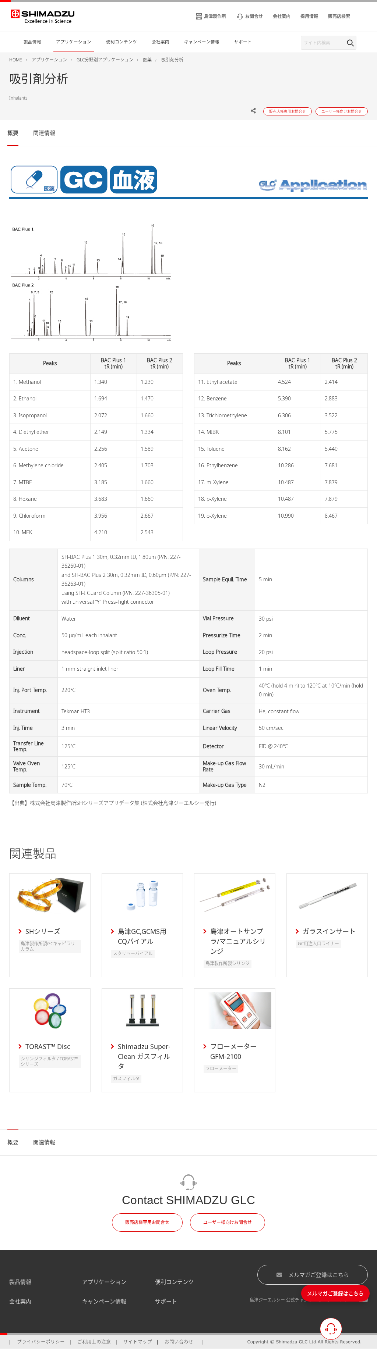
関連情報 (44, 132)
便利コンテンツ (174, 1281)
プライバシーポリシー (41, 1342)
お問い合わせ (179, 1342)
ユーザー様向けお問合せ (227, 1222)
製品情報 (20, 1281)
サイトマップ (137, 1342)
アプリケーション (104, 1281)
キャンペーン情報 (104, 1301)
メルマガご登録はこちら (318, 1274)
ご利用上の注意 (94, 1342)
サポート (166, 1301)
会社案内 (20, 1301)
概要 (12, 132)
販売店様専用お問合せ (147, 1222)
